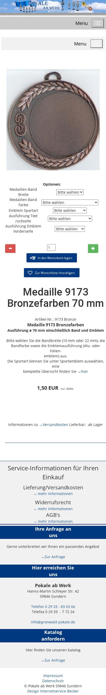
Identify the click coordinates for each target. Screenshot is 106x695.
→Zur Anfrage (53, 556)
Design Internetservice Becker (53, 691)
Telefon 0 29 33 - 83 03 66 (53, 606)
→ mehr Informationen (53, 493)
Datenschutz (53, 680)
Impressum (53, 675)
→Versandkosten (53, 424)
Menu (81, 23)
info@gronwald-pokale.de (53, 622)
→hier (82, 371)
